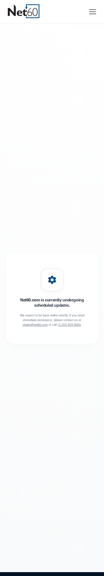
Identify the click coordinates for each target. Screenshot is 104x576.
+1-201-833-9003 (69, 324)
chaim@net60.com (35, 324)
